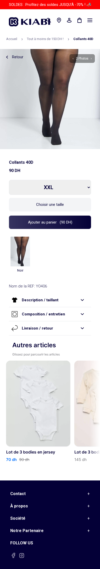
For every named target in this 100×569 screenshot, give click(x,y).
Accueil (11, 39)
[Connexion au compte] (69, 20)
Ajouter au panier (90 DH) (50, 222)
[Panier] (79, 20)
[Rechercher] (49, 20)
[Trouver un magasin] (59, 20)
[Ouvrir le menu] (90, 20)
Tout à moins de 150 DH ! (45, 39)
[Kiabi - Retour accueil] (32, 20)
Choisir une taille (50, 204)
